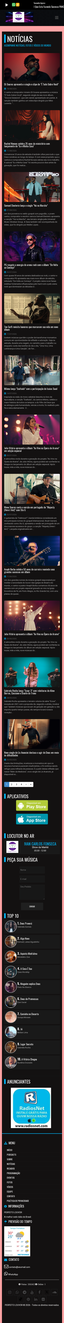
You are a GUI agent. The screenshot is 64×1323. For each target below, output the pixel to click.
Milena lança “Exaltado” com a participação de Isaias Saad (30, 389)
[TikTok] (21, 1299)
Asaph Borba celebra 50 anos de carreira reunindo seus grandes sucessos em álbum (29, 570)
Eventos (11, 1177)
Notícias (11, 1163)
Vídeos (10, 1186)
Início (9, 1150)
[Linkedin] (36, 1299)
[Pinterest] (28, 1299)
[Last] (30, 784)
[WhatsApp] (17, 1292)
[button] (57, 18)
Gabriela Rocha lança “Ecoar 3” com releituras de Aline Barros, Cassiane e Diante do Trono (29, 692)
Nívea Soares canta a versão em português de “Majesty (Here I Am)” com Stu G (29, 508)
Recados (11, 1168)
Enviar (32, 906)
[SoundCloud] (54, 1292)
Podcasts (11, 1154)
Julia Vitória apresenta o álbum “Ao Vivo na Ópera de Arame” (31, 634)
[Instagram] (10, 1292)
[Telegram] (24, 1292)
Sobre (10, 1159)
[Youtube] (32, 1292)
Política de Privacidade (18, 1200)
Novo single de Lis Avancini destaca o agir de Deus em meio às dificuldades (31, 754)
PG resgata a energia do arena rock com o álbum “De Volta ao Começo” (31, 266)
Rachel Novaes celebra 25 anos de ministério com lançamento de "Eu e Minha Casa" (27, 145)
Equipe (10, 1191)
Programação (13, 1173)
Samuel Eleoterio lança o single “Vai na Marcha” (26, 205)
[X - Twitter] (47, 1292)
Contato (11, 1196)
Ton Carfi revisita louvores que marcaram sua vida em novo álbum (31, 328)
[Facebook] (39, 1292)
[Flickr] (43, 1299)
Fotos (10, 1182)
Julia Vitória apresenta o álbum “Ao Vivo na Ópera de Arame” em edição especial (31, 449)
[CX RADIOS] (31, 1102)
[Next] (26, 784)
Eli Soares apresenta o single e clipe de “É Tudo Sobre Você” (31, 84)
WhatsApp (13, 1274)
